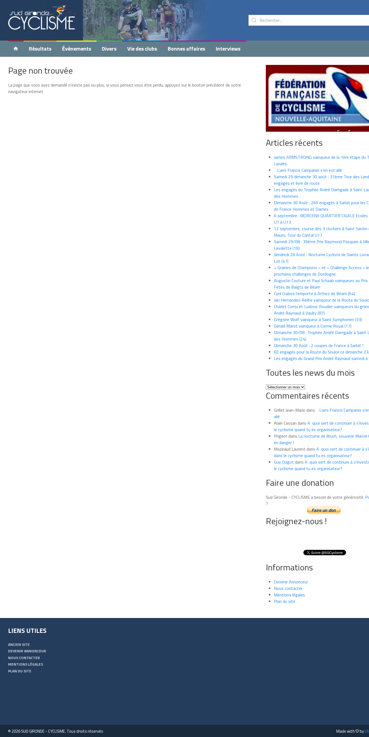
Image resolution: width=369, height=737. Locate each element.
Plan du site (284, 601)
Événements (76, 48)
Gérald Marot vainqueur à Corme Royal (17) (312, 326)
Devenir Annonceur (291, 582)
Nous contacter (288, 588)
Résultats (40, 48)
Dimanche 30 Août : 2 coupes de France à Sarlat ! (318, 345)
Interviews (228, 48)
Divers (109, 48)
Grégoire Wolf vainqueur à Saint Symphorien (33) (318, 319)
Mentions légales (289, 594)
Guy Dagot (284, 462)
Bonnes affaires (186, 48)
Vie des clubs (142, 48)
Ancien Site (19, 644)
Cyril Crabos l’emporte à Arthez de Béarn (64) (314, 293)
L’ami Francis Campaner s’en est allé (308, 170)
